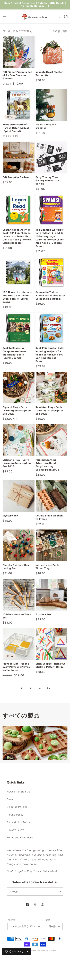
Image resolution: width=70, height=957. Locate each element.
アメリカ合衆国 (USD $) (23, 926)
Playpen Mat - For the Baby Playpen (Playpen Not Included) (17, 667)
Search (11, 799)
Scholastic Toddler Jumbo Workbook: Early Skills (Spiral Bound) (50, 295)
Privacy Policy (15, 829)
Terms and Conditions (20, 837)
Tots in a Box (43, 614)
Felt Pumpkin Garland (16, 177)
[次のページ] (58, 687)
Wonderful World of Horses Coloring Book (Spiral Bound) (16, 128)
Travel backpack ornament (46, 126)
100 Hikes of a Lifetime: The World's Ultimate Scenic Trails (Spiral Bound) (17, 297)
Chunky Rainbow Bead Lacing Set (17, 567)
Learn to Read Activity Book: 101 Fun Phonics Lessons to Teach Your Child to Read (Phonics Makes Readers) (17, 236)
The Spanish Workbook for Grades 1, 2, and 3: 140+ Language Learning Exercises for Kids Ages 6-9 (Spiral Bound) (50, 238)
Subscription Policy (18, 822)
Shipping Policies (17, 806)
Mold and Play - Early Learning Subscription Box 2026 (17, 463)
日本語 (52, 926)
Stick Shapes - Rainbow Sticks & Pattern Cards (50, 665)
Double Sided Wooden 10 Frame (49, 517)
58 (48, 687)
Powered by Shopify (49, 950)
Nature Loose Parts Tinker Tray (47, 567)
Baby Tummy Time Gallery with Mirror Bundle (47, 180)
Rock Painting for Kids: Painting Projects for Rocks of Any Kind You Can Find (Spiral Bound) (50, 354)
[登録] (59, 891)
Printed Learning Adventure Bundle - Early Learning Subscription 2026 (48, 465)
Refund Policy (15, 814)
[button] (4, 16)
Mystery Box (10, 515)
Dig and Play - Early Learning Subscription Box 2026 (17, 410)
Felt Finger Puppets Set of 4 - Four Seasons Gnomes (17, 75)
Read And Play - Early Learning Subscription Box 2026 (50, 410)
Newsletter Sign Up (18, 791)
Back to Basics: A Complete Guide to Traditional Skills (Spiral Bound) (14, 353)
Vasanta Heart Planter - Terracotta (50, 74)
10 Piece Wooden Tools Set (17, 616)
